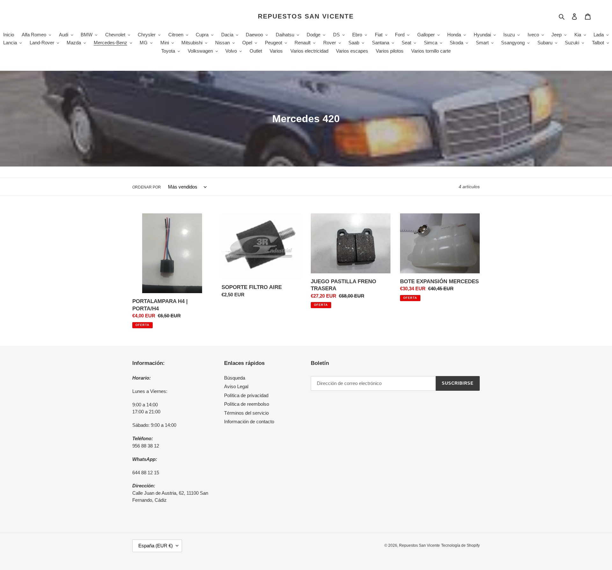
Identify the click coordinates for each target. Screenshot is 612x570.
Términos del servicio (246, 413)
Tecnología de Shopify (460, 545)
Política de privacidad (246, 395)
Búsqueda (234, 378)
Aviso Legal (236, 386)
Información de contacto (249, 421)
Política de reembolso (246, 404)
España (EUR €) (155, 545)
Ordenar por (146, 187)
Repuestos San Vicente (306, 16)
